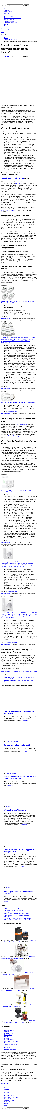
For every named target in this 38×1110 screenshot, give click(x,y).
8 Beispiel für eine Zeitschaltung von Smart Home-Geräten (20, 920)
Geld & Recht (8, 11)
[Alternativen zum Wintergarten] (20, 796)
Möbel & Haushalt (9, 19)
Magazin (6, 13)
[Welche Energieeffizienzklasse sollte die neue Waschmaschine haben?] (20, 763)
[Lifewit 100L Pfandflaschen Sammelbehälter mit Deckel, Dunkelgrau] (21, 940)
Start (5, 8)
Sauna (28, 671)
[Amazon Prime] (12, 411)
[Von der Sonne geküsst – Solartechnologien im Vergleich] (20, 698)
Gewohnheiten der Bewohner (9, 210)
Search (26, 5)
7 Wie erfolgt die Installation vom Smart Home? (17, 918)
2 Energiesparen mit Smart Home (13, 910)
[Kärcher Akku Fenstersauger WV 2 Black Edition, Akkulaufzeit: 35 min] (21, 1005)
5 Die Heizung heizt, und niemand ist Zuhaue (17, 915)
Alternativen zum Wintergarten (15, 810)
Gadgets (6, 10)
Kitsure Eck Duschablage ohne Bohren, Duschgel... (18, 957)
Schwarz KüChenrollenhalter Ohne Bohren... (17, 989)
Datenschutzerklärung (10, 1049)
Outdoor (6, 26)
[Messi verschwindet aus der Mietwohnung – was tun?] (20, 877)
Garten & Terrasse (9, 21)
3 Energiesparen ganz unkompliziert (14, 912)
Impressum (7, 1047)
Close (2, 1085)
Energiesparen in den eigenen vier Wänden (17, 436)
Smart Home (18, 183)
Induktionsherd (23, 671)
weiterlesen (25, 720)
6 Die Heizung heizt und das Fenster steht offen (17, 917)
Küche (6, 24)
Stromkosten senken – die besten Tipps (18, 745)
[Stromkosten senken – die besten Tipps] (20, 731)
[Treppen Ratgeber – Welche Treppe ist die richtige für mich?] (20, 836)
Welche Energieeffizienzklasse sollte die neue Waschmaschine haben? (20, 777)
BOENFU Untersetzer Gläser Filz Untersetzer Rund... (18, 1021)
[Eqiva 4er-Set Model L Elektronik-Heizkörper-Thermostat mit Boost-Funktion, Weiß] (8, 299)
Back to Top (4, 1083)
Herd (17, 671)
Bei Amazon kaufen (6, 318)
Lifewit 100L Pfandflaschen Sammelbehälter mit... (18, 941)
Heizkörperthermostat (21, 424)
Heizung (13, 671)
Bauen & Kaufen (9, 16)
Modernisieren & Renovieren (12, 18)
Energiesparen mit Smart (12, 178)
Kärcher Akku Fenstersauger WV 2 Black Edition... (19, 1005)
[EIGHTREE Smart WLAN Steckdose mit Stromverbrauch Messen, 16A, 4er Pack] (8, 488)
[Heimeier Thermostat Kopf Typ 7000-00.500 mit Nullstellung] (8, 401)
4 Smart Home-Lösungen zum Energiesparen (16, 913)
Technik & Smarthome (10, 22)
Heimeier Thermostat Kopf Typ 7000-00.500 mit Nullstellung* (18, 402)
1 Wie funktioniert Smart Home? (13, 909)
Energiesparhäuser (6, 671)
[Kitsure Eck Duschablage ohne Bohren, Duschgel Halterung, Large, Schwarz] (21, 956)
